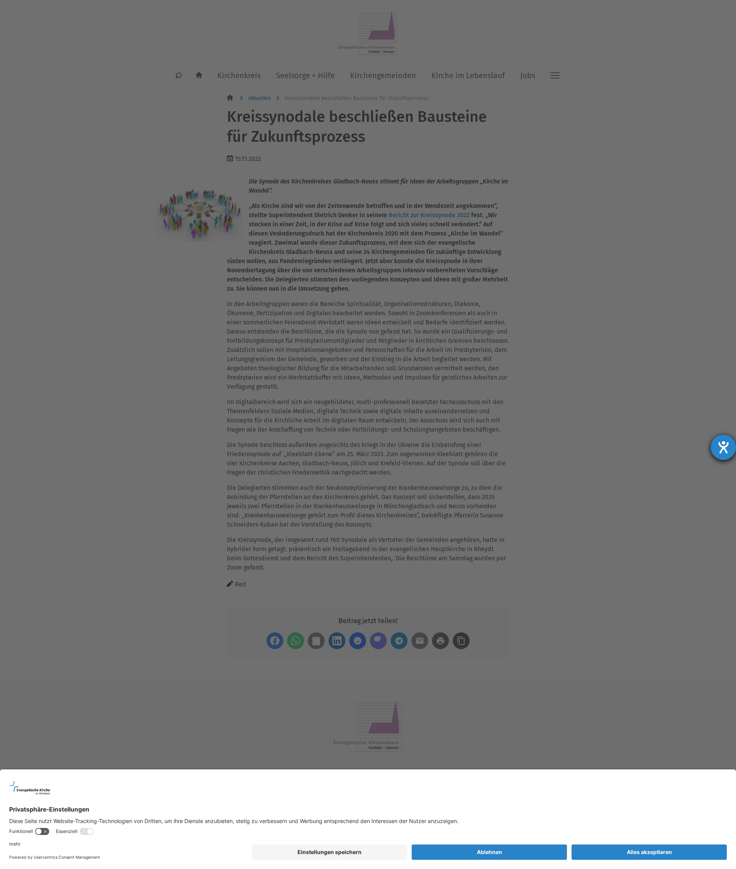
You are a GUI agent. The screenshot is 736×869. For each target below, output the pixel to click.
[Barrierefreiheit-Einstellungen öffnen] (723, 447)
